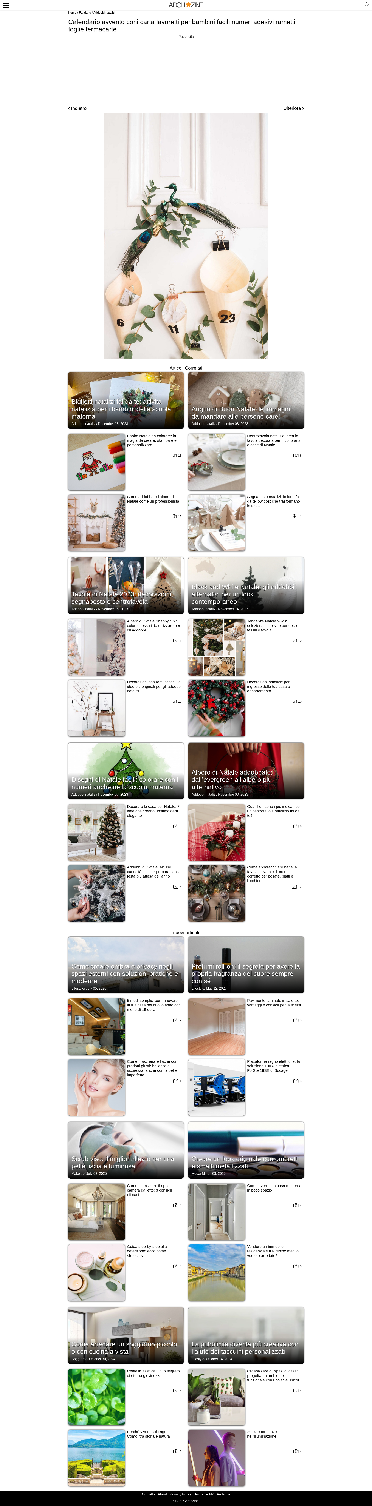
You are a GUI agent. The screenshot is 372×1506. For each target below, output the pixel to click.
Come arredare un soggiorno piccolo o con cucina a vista (124, 1348)
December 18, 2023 (113, 424)
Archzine (223, 1494)
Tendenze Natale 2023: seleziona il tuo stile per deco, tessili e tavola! (272, 625)
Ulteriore (292, 108)
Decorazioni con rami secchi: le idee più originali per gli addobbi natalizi (154, 686)
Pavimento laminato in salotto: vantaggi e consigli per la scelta (274, 1002)
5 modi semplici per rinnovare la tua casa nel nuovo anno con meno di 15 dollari (154, 1005)
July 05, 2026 (96, 988)
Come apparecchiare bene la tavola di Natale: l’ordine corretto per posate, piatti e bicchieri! (272, 874)
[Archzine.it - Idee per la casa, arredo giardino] (186, 5)
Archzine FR (204, 1494)
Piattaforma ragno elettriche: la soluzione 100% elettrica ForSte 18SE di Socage (273, 1066)
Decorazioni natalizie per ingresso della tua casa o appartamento (268, 686)
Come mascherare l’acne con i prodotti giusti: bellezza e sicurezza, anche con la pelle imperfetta (153, 1068)
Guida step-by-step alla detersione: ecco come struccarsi (147, 1251)
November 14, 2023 (233, 609)
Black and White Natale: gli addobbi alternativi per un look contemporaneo (243, 594)
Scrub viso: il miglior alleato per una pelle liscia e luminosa (122, 1162)
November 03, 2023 (233, 794)
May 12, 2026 (216, 988)
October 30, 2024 (102, 1359)
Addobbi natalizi (104, 12)
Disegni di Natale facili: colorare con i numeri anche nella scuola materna (124, 783)
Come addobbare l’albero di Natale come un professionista (153, 499)
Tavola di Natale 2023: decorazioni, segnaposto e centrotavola (122, 598)
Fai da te (85, 12)
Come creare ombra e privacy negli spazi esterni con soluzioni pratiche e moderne (124, 973)
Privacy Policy (181, 1494)
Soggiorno (79, 1359)
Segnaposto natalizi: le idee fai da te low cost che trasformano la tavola (273, 501)
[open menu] (5, 5)
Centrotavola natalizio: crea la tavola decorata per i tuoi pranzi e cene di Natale (274, 440)
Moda (196, 1173)
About (162, 1494)
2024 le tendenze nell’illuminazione (262, 1434)
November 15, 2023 (113, 609)
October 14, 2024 (219, 1359)
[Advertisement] (186, 70)
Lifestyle (77, 988)
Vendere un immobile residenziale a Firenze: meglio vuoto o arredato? (273, 1251)
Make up (78, 1173)
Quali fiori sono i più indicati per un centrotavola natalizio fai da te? (274, 811)
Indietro (79, 108)
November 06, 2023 (113, 794)
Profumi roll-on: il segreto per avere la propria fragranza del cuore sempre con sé (246, 973)
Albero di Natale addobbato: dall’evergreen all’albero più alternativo (232, 779)
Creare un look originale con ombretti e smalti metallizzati (245, 1162)
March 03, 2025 (214, 1173)
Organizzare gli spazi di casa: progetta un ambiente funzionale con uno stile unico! (273, 1375)
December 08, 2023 (233, 424)
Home (72, 12)
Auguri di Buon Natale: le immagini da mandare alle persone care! (242, 412)
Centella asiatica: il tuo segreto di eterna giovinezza (153, 1373)
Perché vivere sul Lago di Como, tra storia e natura (148, 1434)
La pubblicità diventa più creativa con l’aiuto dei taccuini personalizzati (245, 1348)
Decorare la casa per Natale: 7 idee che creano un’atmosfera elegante (153, 811)
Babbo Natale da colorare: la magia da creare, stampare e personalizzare (152, 440)
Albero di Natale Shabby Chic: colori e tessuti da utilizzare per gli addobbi (153, 625)
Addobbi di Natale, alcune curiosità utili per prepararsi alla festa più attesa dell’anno (154, 871)
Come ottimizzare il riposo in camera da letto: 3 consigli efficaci (151, 1190)
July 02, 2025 (96, 1173)
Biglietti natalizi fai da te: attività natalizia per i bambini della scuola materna (121, 409)
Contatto (148, 1494)
